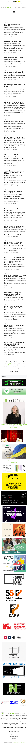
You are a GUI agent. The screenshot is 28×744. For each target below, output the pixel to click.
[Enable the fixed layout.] (24, 2)
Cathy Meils (15, 220)
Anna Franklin (16, 115)
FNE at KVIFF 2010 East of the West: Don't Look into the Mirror (14, 138)
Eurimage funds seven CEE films (14, 121)
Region (6, 22)
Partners (8, 740)
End (18, 369)
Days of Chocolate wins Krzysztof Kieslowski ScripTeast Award (15, 276)
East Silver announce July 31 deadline (13, 25)
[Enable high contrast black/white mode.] (14, 2)
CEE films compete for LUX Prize (14, 72)
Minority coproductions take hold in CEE (14, 85)
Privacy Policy (4, 740)
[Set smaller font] (21, 4)
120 (19, 361)
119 (14, 361)
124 (14, 365)
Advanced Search (14, 736)
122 (5, 365)
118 (10, 361)
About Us (17, 740)
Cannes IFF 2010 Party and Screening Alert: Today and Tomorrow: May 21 (12, 294)
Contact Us (13, 740)
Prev (6, 361)
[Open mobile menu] (14, 12)
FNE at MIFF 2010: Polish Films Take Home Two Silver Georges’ (14, 103)
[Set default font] (24, 4)
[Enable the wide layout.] (26, 2)
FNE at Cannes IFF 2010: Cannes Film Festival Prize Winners (14, 227)
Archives (14, 738)
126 (23, 365)
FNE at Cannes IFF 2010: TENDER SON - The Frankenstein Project (14, 258)
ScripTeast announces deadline (14, 57)
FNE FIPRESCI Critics (14, 731)
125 (19, 365)
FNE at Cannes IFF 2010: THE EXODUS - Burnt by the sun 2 (13, 242)
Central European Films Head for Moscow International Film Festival (14, 172)
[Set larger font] (26, 4)
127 (11, 368)
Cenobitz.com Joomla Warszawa (18, 742)
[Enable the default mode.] (8, 2)
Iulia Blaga (15, 149)
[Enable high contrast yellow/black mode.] (19, 2)
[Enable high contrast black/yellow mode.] (16, 2)
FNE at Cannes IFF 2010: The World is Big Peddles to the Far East (14, 308)
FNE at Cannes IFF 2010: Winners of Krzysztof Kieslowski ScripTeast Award (14, 344)
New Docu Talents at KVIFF (12, 41)
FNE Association (14, 733)
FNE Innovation (14, 734)
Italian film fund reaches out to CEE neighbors (14, 209)
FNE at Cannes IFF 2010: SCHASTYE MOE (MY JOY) (15, 326)
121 (23, 361)
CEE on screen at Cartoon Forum (14, 155)
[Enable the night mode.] (11, 2)
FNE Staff (14, 36)
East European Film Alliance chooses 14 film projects (13, 192)
